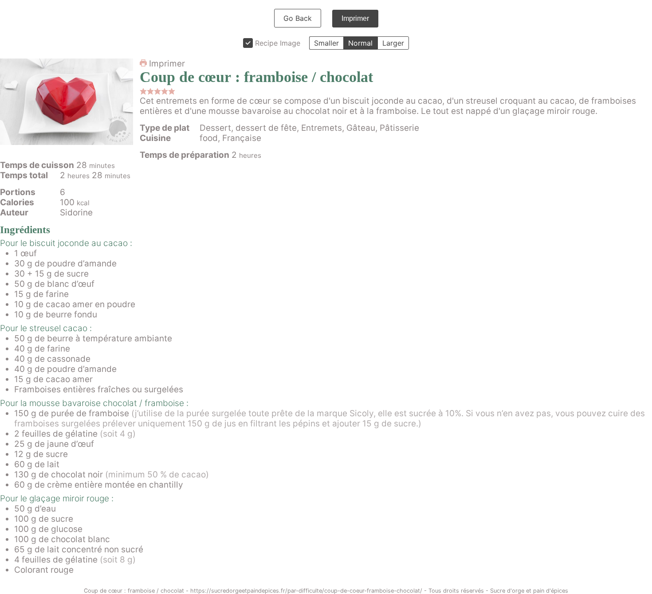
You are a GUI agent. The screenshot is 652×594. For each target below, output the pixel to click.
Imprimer (355, 18)
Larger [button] (393, 43)
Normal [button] (360, 43)
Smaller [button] (326, 43)
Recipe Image (277, 43)
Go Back (297, 18)
